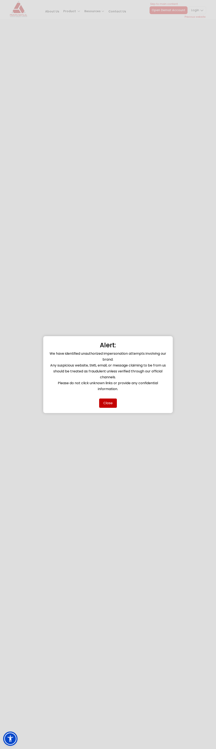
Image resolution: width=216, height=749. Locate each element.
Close (108, 403)
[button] (10, 739)
